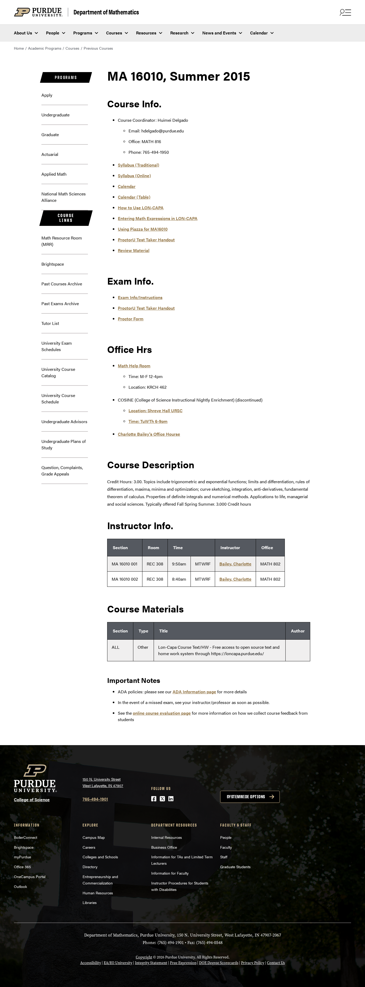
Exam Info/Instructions (140, 297)
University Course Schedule (58, 398)
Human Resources (98, 892)
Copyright (144, 957)
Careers (89, 847)
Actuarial (49, 154)
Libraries (90, 902)
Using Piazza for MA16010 (143, 229)
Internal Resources (166, 837)
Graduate (50, 134)
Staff (223, 856)
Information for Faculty (170, 873)
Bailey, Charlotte (235, 564)
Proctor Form (130, 319)
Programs (82, 33)
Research (179, 33)
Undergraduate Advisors (64, 421)
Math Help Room (134, 366)
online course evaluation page (162, 713)
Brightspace (52, 264)
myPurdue (22, 856)
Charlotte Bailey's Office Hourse (149, 434)
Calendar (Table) (134, 197)
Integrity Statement (151, 962)
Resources (146, 33)
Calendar (259, 33)
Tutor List (50, 323)
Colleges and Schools (100, 856)
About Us (23, 33)
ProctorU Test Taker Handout (146, 240)
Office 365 (22, 866)
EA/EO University (118, 962)
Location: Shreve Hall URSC (156, 410)
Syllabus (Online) (134, 175)
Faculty (226, 847)
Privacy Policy (252, 962)
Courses (114, 33)
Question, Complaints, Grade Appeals (62, 470)
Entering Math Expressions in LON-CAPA (157, 218)
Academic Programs (44, 48)
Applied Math (54, 174)
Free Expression (183, 962)
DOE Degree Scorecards (218, 962)
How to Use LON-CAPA (141, 208)
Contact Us (276, 962)
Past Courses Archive (61, 284)
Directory (90, 866)
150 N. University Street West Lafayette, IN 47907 (103, 782)
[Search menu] (344, 12)
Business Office (164, 847)
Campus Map (94, 837)
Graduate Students (235, 866)
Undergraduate (55, 115)
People (52, 33)
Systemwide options (246, 796)
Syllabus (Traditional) (138, 165)
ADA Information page (194, 692)
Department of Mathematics (106, 12)
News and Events (219, 33)
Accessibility (90, 962)
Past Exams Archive (60, 303)
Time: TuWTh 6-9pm (148, 421)
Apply (46, 95)
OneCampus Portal (29, 876)
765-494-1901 (95, 799)
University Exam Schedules (56, 346)
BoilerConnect (25, 837)
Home (19, 48)
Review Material (133, 250)
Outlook (20, 886)
